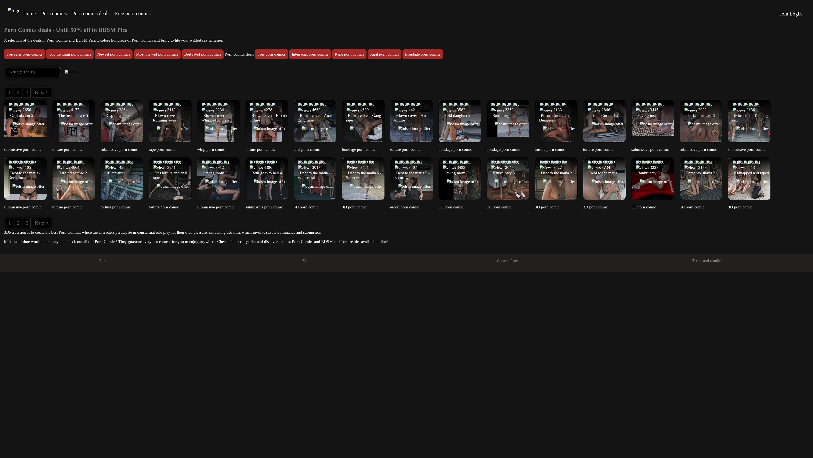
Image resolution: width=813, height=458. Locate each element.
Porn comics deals (90, 13)
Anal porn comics (384, 54)
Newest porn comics (113, 54)
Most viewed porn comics (157, 54)
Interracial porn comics (310, 54)
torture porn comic (67, 149)
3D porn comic (306, 207)
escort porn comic (404, 207)
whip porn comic (211, 149)
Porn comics (54, 13)
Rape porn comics (349, 54)
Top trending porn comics (70, 54)
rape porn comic (162, 149)
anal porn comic (307, 149)
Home (29, 13)
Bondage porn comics (423, 54)
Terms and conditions (709, 260)
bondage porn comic (358, 149)
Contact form (507, 260)
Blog (305, 260)
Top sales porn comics (25, 54)
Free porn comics (133, 13)
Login (795, 14)
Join (784, 14)
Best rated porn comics (202, 54)
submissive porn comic (22, 149)
